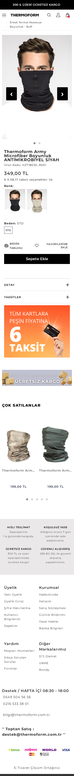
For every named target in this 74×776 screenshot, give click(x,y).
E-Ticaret (22, 768)
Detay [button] (9, 284)
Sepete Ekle (37, 259)
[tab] (37, 284)
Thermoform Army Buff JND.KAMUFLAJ (18, 470)
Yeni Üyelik (13, 594)
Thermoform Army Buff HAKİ (55, 470)
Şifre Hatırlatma (17, 608)
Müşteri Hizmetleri (19, 651)
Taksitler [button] (12, 297)
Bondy (44, 670)
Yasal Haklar (49, 621)
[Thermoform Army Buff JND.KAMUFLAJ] (18, 441)
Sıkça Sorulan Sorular (15, 660)
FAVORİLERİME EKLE (57, 246)
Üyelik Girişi (14, 601)
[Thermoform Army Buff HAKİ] (55, 441)
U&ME (44, 663)
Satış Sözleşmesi (52, 608)
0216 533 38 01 (15, 704)
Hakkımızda (48, 594)
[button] (37, 180)
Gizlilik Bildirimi (52, 615)
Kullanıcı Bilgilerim (12, 617)
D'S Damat (48, 656)
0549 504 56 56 (16, 697)
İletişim (45, 601)
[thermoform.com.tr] (24, 15)
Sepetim (11, 626)
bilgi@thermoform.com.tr (26, 715)
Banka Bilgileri (51, 628)
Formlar (10, 668)
